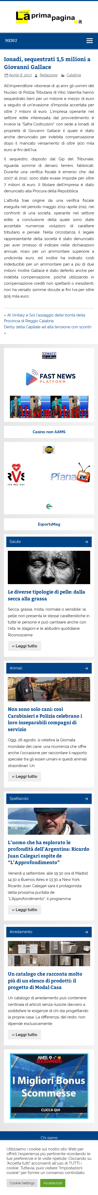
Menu (11, 40)
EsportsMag (49, 524)
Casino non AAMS (49, 432)
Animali (16, 668)
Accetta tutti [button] (52, 1183)
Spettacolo (19, 798)
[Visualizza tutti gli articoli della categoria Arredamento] (86, 932)
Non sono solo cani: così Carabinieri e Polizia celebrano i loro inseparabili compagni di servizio (45, 719)
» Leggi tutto (24, 646)
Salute (15, 542)
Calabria (74, 75)
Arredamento (21, 932)
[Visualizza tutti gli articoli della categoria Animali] (86, 669)
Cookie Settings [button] (22, 1183)
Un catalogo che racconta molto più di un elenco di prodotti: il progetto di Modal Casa (45, 980)
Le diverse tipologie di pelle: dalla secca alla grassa (46, 595)
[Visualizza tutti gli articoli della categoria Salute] (86, 542)
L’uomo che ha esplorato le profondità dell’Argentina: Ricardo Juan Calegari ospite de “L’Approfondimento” (48, 852)
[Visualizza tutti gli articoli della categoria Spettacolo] (86, 799)
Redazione (48, 75)
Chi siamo (49, 1138)
